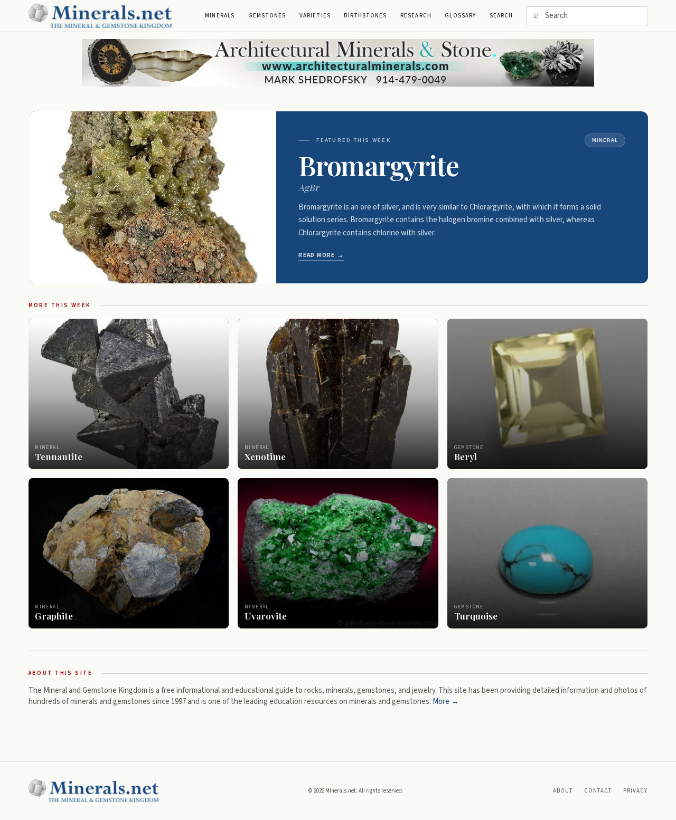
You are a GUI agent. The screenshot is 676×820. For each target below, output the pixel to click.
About (563, 791)
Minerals (219, 16)
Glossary (460, 16)
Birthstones (365, 16)
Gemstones (267, 16)
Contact (598, 791)
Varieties (315, 16)
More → (446, 701)
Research (415, 16)
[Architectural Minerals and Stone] (338, 63)
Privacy (635, 791)
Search (501, 16)
